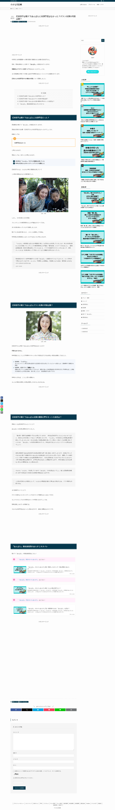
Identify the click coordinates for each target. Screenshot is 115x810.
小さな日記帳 (16, 4)
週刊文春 (83, 803)
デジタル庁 (94, 803)
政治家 (84, 307)
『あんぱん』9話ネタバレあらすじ (28, 559)
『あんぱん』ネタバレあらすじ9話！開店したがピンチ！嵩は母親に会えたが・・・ (48, 567)
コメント (16, 732)
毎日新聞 (71, 803)
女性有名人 (85, 304)
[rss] (101, 1)
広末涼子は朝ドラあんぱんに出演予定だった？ (32, 96)
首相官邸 (55, 805)
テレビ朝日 (52, 803)
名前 (15, 753)
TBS (41, 803)
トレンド (85, 301)
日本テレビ (35, 803)
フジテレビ (46, 803)
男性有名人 (85, 317)
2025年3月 (85, 331)
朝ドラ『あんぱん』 (23, 21)
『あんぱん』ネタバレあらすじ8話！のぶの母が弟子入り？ (44, 588)
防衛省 (99, 803)
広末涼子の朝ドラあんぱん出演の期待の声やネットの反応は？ (36, 101)
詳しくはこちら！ (92, 71)
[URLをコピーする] (71, 709)
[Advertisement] (44, 38)
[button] (16, 709)
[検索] (103, 1)
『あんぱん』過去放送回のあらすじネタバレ (31, 104)
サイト (14, 765)
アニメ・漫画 (86, 297)
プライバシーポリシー (19, 803)
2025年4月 (85, 328)
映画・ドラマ (15, 21)
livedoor (88, 803)
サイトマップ (29, 803)
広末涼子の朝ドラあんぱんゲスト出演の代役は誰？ (33, 98)
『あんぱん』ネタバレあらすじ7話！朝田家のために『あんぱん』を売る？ (48, 608)
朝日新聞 (66, 803)
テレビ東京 (59, 803)
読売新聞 (77, 803)
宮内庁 (60, 805)
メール (15, 759)
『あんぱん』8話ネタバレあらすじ (28, 579)
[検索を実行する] (102, 40)
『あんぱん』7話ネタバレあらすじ (28, 600)
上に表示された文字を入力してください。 (23, 777)
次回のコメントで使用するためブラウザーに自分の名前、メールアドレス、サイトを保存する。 (38, 771)
